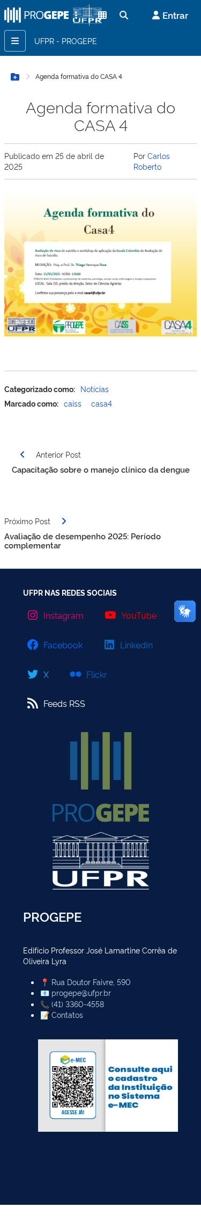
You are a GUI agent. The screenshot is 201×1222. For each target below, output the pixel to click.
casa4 (101, 403)
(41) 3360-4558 (77, 1004)
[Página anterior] (22, 454)
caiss (72, 403)
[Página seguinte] (64, 521)
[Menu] (15, 41)
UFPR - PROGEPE (65, 40)
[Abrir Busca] (124, 15)
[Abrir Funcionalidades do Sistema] (102, 15)
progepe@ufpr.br (81, 992)
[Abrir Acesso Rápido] (76, 15)
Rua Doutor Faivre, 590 (91, 982)
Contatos (67, 1014)
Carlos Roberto (151, 160)
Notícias (94, 389)
